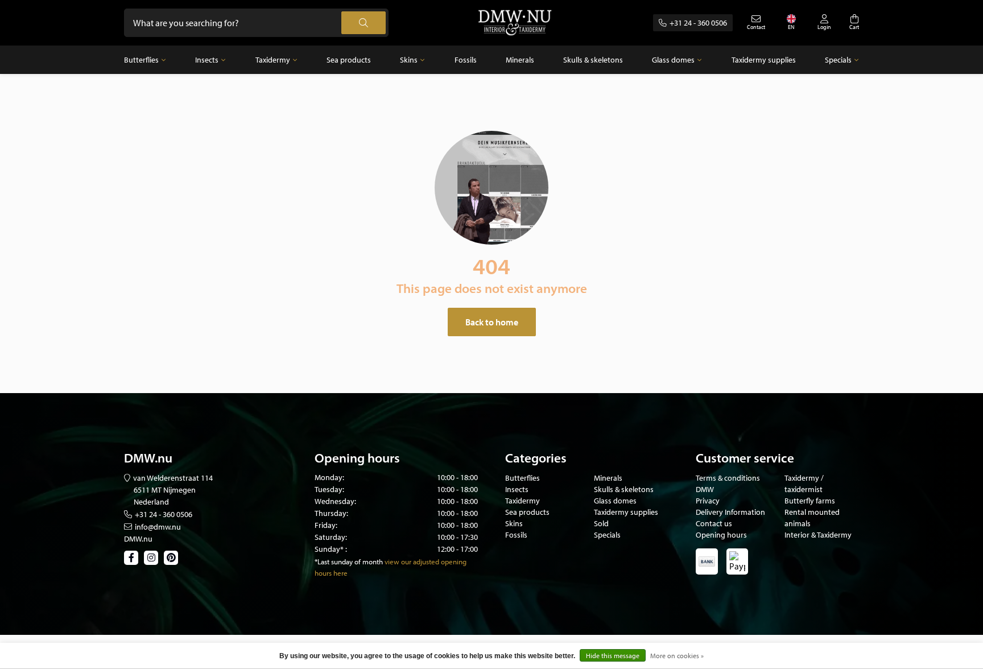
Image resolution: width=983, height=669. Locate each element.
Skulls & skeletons (593, 60)
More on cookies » (677, 655)
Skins (409, 60)
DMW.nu (138, 539)
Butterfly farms (809, 500)
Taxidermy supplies (764, 60)
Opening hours (721, 535)
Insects (206, 60)
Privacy (708, 500)
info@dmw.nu (158, 527)
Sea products (349, 60)
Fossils (466, 60)
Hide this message (612, 655)
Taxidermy (272, 60)
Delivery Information (730, 512)
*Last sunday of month (349, 561)
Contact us (714, 523)
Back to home (491, 322)
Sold (601, 523)
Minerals (520, 60)
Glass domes (673, 60)
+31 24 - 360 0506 (698, 23)
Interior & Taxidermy (818, 535)
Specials (838, 60)
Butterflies (141, 60)
